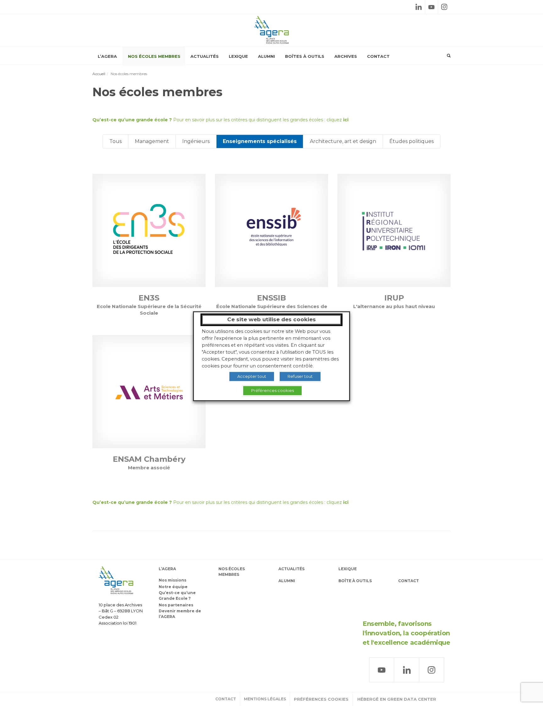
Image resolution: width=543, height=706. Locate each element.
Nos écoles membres (154, 56)
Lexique (238, 56)
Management (152, 141)
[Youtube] (431, 7)
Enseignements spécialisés (260, 141)
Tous (115, 141)
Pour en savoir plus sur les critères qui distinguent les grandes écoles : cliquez (220, 120)
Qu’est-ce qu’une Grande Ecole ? (177, 595)
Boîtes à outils (304, 56)
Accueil (98, 73)
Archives (345, 56)
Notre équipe (173, 586)
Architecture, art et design (343, 141)
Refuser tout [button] (300, 376)
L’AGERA (107, 56)
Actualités (204, 56)
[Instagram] (444, 7)
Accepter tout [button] (251, 376)
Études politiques (411, 141)
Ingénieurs (196, 141)
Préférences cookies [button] (321, 699)
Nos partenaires (176, 605)
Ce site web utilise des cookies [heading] (271, 319)
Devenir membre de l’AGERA (180, 614)
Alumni (266, 56)
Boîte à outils (355, 580)
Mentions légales (265, 699)
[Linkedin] (418, 7)
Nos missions (172, 580)
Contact (378, 56)
